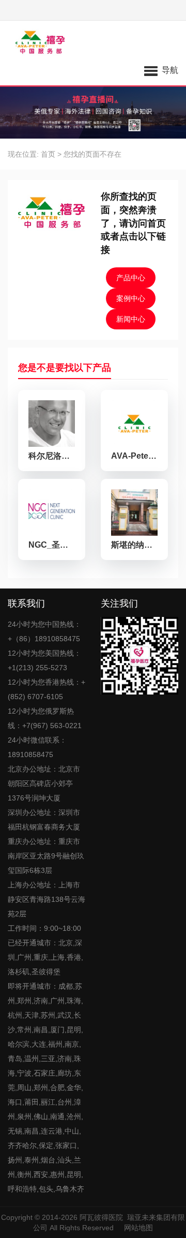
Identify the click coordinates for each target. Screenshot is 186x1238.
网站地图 (138, 1228)
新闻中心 (130, 319)
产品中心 (130, 278)
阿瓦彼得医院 (101, 1217)
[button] (161, 70)
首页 (48, 154)
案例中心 (130, 298)
